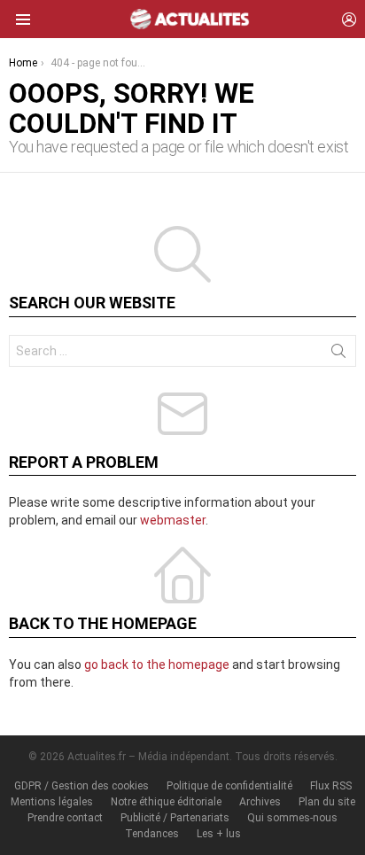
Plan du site (327, 802)
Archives (260, 802)
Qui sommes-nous (292, 818)
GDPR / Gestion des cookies (81, 786)
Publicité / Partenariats (174, 818)
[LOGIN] (349, 19)
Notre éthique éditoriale (166, 802)
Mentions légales (52, 802)
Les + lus (219, 834)
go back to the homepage (156, 664)
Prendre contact (65, 818)
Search (338, 354)
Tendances (152, 834)
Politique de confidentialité (229, 786)
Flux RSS (331, 786)
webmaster (173, 520)
